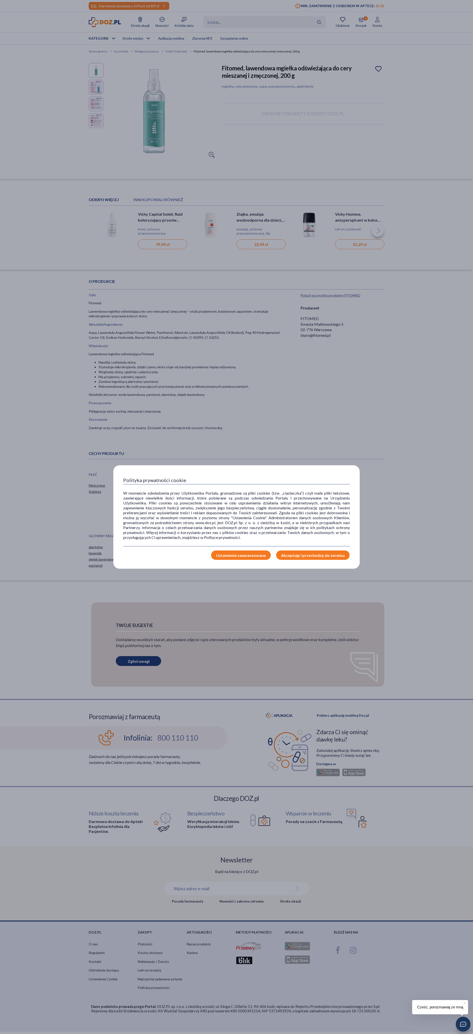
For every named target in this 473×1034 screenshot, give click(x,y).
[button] (463, 1024)
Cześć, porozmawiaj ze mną (440, 1007)
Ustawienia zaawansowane (241, 555)
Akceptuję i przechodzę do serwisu (313, 555)
